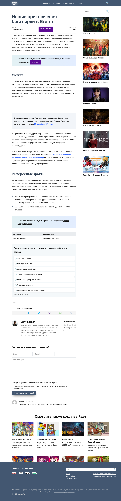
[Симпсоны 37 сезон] (48, 435)
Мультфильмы (68, 3)
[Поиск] (107, 11)
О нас (68, 474)
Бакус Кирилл (28, 322)
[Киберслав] (73, 435)
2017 (14, 302)
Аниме (79, 3)
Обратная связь (72, 479)
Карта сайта (70, 476)
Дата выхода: (48, 234)
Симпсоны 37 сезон (46, 439)
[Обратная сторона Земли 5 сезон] (98, 435)
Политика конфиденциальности (104, 476)
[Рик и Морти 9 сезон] (22, 435)
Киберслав (67, 439)
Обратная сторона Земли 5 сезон (96, 440)
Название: (17, 234)
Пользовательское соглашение (104, 474)
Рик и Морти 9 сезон (21, 439)
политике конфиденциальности (64, 492)
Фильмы (46, 3)
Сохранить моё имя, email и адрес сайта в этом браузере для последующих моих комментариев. (40, 387)
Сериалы (56, 3)
